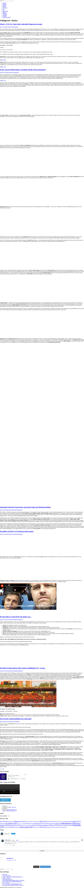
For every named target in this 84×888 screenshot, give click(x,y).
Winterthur (49, 827)
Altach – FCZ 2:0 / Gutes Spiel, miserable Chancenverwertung (21, 24)
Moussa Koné (12, 825)
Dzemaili (62, 821)
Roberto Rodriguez (45, 825)
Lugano (51, 823)
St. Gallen (17, 827)
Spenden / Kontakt (6, 17)
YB (53, 827)
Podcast (4, 6)
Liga (4, 9)
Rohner (54, 825)
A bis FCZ (5, 13)
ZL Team (4, 16)
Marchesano (69, 823)
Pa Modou (29, 825)
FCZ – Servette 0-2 (7, 875)
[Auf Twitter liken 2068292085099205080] (10, 845)
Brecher (18, 821)
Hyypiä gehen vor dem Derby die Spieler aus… (16, 617)
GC (25, 823)
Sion (11, 827)
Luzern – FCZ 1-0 (6, 878)
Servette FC (6, 827)
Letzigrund (38, 823)
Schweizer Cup (67, 825)
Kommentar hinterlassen (17, 509)
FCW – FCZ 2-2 (12, 807)
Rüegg (60, 825)
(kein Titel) (5, 874)
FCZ (76, 821)
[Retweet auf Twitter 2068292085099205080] (8, 845)
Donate (6, 799)
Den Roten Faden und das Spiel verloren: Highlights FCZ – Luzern (22, 668)
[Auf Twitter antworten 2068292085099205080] (5, 845)
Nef (19, 825)
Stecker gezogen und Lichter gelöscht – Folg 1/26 (13, 885)
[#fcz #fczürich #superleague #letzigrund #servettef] (42, 864)
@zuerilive (13, 840)
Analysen (5, 5)
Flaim (4, 810)
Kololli (30, 823)
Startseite (4, 3)
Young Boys (57, 827)
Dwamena (56, 821)
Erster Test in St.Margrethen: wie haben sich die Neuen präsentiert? (23, 69)
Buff (24, 821)
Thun (34, 827)
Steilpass (4, 12)
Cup (3, 10)
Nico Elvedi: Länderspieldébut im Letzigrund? (16, 719)
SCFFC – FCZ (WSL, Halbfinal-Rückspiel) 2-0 (13, 876)
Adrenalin (5, 14)
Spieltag (4, 4)
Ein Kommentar (14, 26)
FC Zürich (11, 823)
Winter (43, 827)
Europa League (68, 821)
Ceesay (29, 821)
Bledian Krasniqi (9, 821)
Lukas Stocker (8, 26)
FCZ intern (5, 7)
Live (45, 823)
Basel (2, 821)
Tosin (38, 827)
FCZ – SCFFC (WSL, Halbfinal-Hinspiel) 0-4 (12, 881)
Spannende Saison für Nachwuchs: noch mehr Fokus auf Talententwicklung (25, 507)
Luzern (58, 823)
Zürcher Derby (64, 827)
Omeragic (24, 825)
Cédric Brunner (35, 821)
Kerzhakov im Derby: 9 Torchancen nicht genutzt (16, 531)
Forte (18, 823)
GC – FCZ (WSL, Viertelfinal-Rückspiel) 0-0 (12, 883)
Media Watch (5, 11)
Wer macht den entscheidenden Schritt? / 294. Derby (13, 880)
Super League (26, 827)
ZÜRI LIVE (7, 840)
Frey (21, 823)
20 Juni (17, 840)
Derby (43, 821)
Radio (35, 825)
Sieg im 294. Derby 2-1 (12, 809)
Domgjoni (50, 821)
